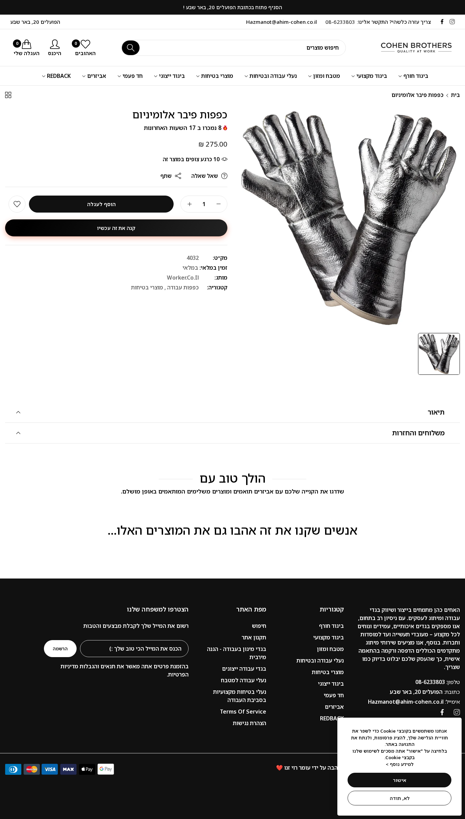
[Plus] (189, 204)
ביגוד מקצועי (328, 637)
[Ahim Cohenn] (409, 47)
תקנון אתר (254, 637)
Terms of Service (243, 711)
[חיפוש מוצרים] (131, 47)
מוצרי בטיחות (147, 287)
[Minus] (218, 204)
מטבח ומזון (330, 649)
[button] (17, 204)
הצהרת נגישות (249, 723)
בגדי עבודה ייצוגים (244, 668)
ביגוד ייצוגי (331, 683)
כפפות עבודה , (181, 287)
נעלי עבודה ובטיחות (320, 660)
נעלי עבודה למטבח (243, 680)
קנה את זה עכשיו (116, 227)
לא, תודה (400, 798)
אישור (399, 780)
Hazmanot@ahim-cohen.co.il (414, 701)
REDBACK (332, 718)
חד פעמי (334, 695)
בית (455, 95)
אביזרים (334, 707)
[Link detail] (452, 21)
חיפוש (259, 626)
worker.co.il (183, 277)
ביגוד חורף (331, 626)
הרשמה (60, 649)
